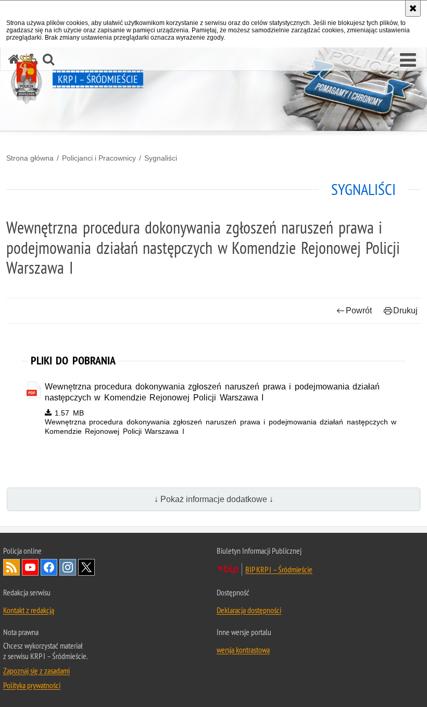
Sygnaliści (160, 158)
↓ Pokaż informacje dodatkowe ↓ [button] (213, 499)
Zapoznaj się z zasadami (36, 670)
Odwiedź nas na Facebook (49, 567)
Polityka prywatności (31, 685)
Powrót (359, 310)
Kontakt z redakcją (28, 610)
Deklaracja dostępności (249, 610)
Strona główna (30, 158)
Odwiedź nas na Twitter (86, 567)
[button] (408, 60)
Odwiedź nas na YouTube (30, 567)
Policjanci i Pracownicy (99, 158)
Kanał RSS (11, 567)
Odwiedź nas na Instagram (67, 567)
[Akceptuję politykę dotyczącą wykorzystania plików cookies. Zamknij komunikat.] (413, 8)
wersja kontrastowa (243, 649)
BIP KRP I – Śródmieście (278, 569)
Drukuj (405, 310)
